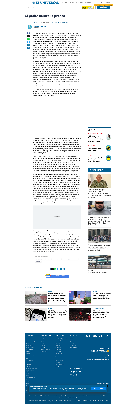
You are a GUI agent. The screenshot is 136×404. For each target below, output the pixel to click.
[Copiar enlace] (28, 45)
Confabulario (29, 373)
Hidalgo (72, 343)
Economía (29, 366)
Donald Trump (30, 355)
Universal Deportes (31, 368)
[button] (103, 7)
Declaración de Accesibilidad (99, 395)
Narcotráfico (29, 360)
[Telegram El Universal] (71, 372)
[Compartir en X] (28, 36)
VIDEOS (66, 2)
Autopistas (44, 347)
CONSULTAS (88, 2)
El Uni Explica (30, 347)
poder (48, 259)
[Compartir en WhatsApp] (28, 39)
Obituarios (58, 345)
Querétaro (73, 345)
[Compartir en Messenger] (28, 42)
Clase (42, 338)
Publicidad (70, 395)
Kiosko (90, 155)
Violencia (63, 395)
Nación (28, 338)
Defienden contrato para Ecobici (96, 149)
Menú (27, 383)
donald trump (40, 259)
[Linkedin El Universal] (76, 375)
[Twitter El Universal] (76, 372)
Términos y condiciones (65, 397)
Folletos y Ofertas (60, 340)
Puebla (72, 341)
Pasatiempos (59, 360)
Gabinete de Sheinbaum (29, 350)
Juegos (57, 358)
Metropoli (28, 357)
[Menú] (27, 2)
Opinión (91, 129)
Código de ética (56, 395)
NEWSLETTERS (79, 2)
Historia (88, 395)
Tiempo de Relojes (46, 349)
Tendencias (29, 375)
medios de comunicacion (70, 259)
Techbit (28, 381)
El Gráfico (58, 351)
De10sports (58, 353)
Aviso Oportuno (59, 341)
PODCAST (72, 2)
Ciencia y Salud (30, 377)
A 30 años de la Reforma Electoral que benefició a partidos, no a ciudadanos (96, 139)
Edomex (72, 338)
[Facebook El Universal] (74, 372)
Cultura (28, 372)
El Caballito (92, 146)
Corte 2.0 (28, 340)
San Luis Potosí (74, 347)
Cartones (28, 364)
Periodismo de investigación (30, 344)
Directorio (31, 395)
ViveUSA (57, 357)
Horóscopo (58, 362)
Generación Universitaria (58, 348)
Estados (28, 358)
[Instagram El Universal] (71, 375)
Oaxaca (72, 340)
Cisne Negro (44, 351)
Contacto (74, 397)
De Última (43, 343)
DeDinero (58, 355)
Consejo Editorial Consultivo (43, 395)
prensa (38, 261)
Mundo (28, 353)
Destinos (43, 345)
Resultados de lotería (59, 365)
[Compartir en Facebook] (28, 33)
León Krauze (36, 22)
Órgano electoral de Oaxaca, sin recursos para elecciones (96, 160)
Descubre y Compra (61, 338)
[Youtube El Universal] (80, 372)
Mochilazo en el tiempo (96, 133)
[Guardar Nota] (28, 48)
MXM (62, 2)
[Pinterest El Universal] (74, 375)
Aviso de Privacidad (80, 395)
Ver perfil (37, 27)
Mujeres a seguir (30, 341)
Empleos (57, 343)
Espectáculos (30, 370)
